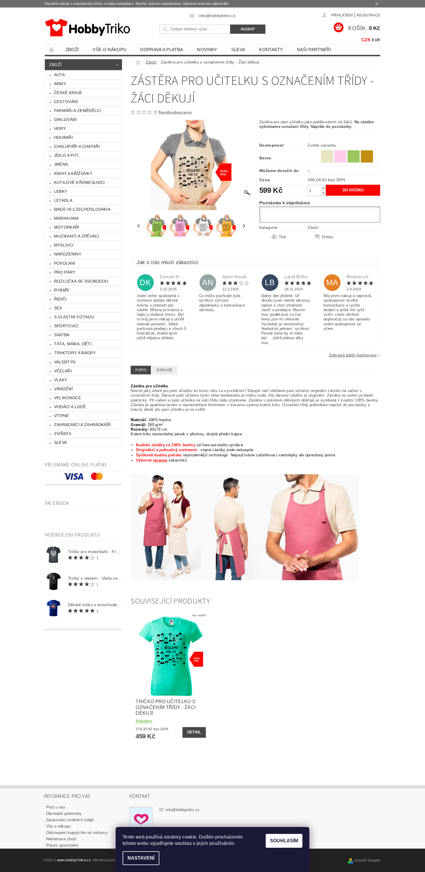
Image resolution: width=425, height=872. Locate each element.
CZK (366, 39)
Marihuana (66, 218)
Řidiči (60, 299)
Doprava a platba (161, 49)
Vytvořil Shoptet (367, 860)
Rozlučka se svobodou (81, 281)
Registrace (368, 15)
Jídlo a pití (66, 155)
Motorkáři (67, 227)
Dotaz (327, 236)
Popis (140, 370)
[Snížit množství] (323, 193)
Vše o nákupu (109, 49)
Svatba (62, 335)
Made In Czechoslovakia (82, 209)
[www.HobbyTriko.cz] (87, 27)
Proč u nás (55, 807)
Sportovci (66, 326)
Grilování (65, 119)
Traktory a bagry (75, 352)
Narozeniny (67, 254)
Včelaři (63, 371)
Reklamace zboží (61, 839)
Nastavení (141, 858)
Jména (61, 164)
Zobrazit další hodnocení (353, 355)
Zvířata (62, 433)
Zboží (72, 49)
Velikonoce (67, 397)
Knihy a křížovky (73, 173)
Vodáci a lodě (70, 406)
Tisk (282, 236)
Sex (58, 308)
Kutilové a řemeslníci (79, 182)
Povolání (64, 263)
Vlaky (60, 380)
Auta (59, 74)
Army (60, 83)
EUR (376, 40)
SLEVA (238, 49)
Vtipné (61, 415)
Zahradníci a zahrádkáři (82, 424)
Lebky (60, 191)
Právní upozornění (62, 845)
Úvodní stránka (52, 49)
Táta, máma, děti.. (74, 343)
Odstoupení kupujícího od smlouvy (77, 832)
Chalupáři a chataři (77, 146)
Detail (194, 732)
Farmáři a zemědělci (77, 110)
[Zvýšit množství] (323, 188)
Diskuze (164, 370)
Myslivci (64, 245)
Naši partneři (314, 49)
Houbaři (63, 137)
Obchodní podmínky (64, 813)
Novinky (207, 49)
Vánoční (63, 388)
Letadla (63, 200)
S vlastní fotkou (74, 317)
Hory (60, 128)
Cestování (66, 101)
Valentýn (65, 362)
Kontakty (271, 49)
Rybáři (61, 290)
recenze (160, 460)
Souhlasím (284, 840)
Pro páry (64, 272)
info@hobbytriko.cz (183, 810)
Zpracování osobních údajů (70, 820)
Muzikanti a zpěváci (76, 236)
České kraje (68, 92)
